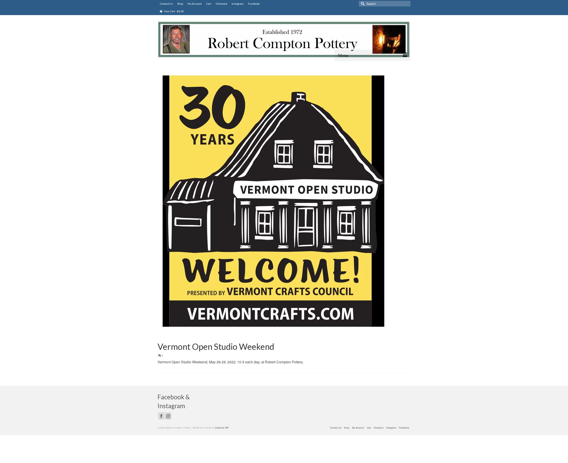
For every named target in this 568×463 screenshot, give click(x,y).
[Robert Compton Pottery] (284, 39)
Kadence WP (222, 427)
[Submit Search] (362, 3)
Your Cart (174, 11)
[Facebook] (161, 415)
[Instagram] (168, 415)
